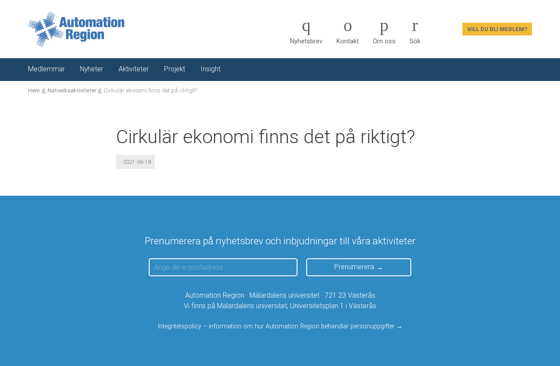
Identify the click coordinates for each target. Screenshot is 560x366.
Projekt (174, 69)
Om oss (384, 41)
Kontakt (347, 41)
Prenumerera (354, 267)
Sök (415, 41)
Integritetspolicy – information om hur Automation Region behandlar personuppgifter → (280, 326)
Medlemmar (46, 69)
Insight (210, 69)
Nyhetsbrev (306, 41)
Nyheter (91, 69)
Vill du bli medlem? (497, 28)
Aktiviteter (134, 69)
